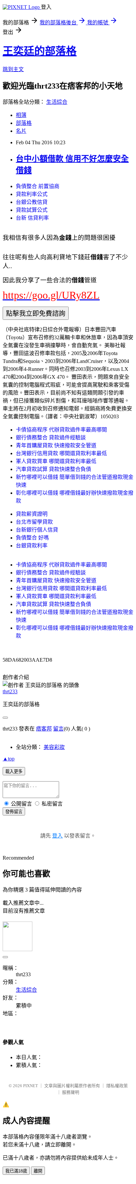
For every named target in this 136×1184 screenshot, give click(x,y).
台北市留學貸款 (34, 522)
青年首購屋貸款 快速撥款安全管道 (56, 445)
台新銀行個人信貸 (37, 530)
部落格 (24, 123)
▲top (9, 758)
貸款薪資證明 (32, 514)
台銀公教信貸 (32, 202)
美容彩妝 (54, 747)
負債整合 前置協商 (37, 186)
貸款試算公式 (32, 210)
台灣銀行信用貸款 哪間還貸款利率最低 (61, 453)
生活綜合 (56, 102)
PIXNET (30, 1085)
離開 (38, 1171)
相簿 (21, 115)
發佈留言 (13, 811)
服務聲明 (70, 1092)
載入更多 (13, 771)
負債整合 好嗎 (32, 537)
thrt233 (10, 691)
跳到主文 (13, 69)
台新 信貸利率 (32, 218)
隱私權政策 (117, 1085)
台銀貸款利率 (32, 545)
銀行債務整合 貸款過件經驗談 (51, 437)
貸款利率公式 (32, 194)
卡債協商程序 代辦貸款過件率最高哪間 (61, 429)
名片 (21, 131)
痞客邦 (44, 728)
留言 (58, 728)
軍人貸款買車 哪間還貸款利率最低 (56, 461)
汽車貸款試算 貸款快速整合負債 (53, 469)
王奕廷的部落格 (40, 51)
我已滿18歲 (16, 1171)
